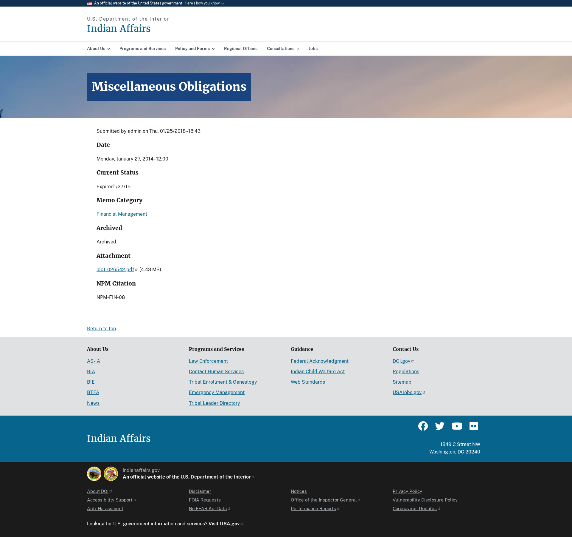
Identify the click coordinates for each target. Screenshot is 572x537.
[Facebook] (423, 429)
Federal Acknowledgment (320, 361)
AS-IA (93, 361)
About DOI (97, 491)
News (93, 403)
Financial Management (122, 214)
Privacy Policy (407, 491)
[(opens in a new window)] (94, 474)
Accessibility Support (110, 499)
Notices (299, 491)
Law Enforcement (208, 361)
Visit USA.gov (224, 524)
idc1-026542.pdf (115, 269)
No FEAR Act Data (208, 508)
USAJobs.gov (407, 392)
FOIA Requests (205, 499)
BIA (91, 371)
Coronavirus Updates (415, 508)
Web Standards (308, 382)
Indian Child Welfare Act (318, 371)
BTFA (93, 392)
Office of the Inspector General (324, 499)
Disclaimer (200, 491)
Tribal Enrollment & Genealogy (223, 382)
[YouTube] (456, 429)
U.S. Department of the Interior (216, 477)
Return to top (101, 328)
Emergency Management (217, 392)
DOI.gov (401, 361)
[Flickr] (473, 429)
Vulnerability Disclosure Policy (425, 499)
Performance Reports (313, 508)
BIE (91, 382)
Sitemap (402, 382)
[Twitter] (440, 429)
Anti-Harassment (105, 508)
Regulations (406, 371)
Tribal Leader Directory (214, 403)
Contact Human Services (216, 371)
